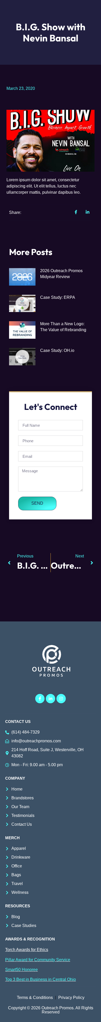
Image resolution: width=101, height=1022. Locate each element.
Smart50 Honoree (21, 969)
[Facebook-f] (40, 698)
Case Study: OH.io (57, 350)
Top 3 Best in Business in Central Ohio (40, 979)
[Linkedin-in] (50, 698)
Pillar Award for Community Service (37, 960)
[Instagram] (61, 698)
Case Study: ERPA (57, 297)
